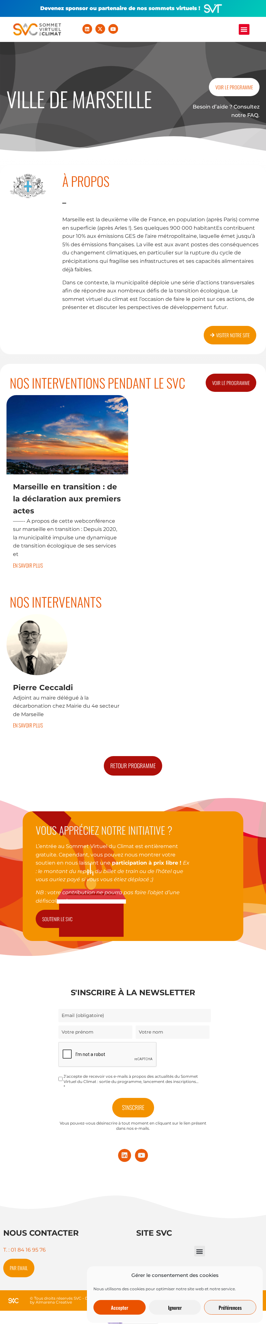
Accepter (119, 1307)
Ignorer (175, 1307)
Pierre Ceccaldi (43, 687)
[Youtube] (113, 29)
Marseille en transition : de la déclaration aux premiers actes (67, 498)
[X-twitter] (100, 29)
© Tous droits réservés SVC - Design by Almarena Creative (64, 1300)
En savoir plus (28, 565)
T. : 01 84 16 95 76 (24, 1250)
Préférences (230, 1307)
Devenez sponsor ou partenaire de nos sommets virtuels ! (120, 8)
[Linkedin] (87, 29)
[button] (244, 29)
